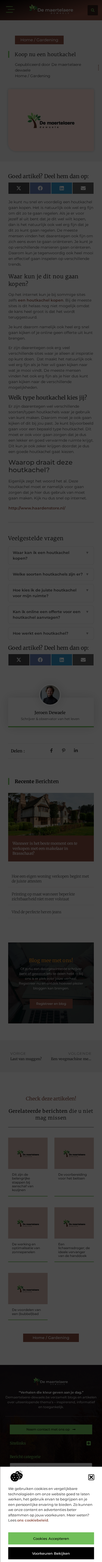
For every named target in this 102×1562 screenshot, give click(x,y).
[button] (91, 1477)
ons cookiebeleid (32, 1520)
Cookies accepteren (51, 1538)
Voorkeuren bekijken (51, 1553)
